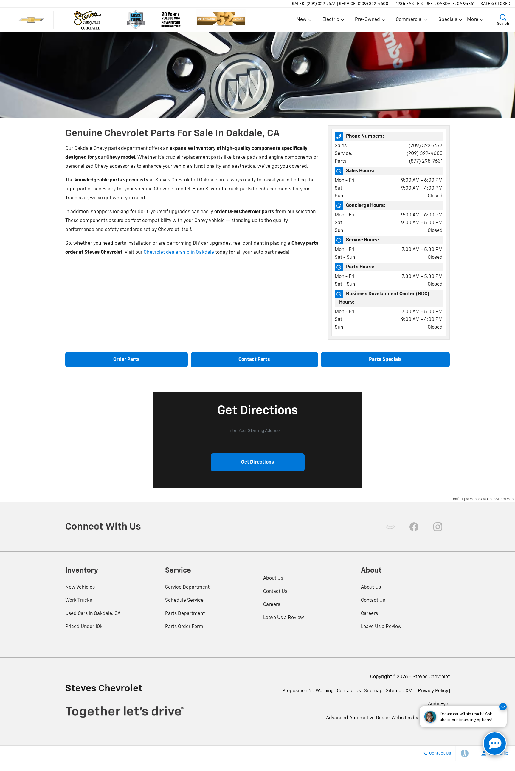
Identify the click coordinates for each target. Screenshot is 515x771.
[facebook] (414, 526)
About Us (273, 578)
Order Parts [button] (126, 359)
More (473, 20)
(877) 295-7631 (426, 161)
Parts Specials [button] (385, 359)
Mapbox (476, 499)
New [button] (302, 20)
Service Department (187, 587)
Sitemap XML (400, 691)
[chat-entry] (495, 743)
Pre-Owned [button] (367, 20)
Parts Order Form (184, 626)
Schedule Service (184, 600)
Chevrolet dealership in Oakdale (179, 252)
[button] (503, 20)
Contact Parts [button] (254, 359)
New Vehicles (80, 587)
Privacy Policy (433, 691)
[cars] (390, 526)
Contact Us (275, 591)
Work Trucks (78, 600)
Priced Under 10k (84, 626)
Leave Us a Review (283, 617)
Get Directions (257, 462)
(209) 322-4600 (425, 153)
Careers (271, 604)
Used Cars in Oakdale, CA (92, 613)
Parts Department (185, 613)
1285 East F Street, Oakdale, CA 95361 (435, 4)
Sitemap (373, 691)
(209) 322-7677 (426, 146)
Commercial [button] (409, 20)
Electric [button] (330, 20)
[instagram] (437, 526)
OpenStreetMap (500, 499)
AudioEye (438, 704)
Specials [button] (447, 20)
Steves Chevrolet (431, 677)
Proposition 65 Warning (308, 691)
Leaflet (457, 499)
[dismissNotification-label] (503, 706)
